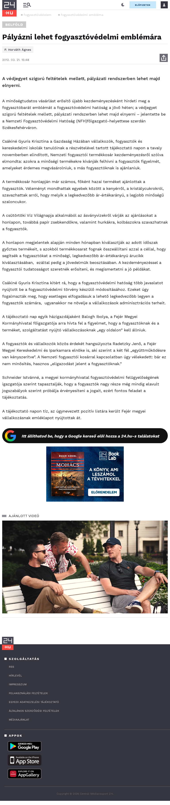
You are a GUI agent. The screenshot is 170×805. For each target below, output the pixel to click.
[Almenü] (27, 5)
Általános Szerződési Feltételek (34, 710)
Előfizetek (143, 5)
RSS (11, 666)
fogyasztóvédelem (38, 15)
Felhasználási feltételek (28, 693)
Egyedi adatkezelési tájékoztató (34, 702)
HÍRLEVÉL (15, 675)
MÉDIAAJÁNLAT (19, 719)
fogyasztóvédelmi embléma (82, 15)
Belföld (14, 24)
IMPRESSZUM (18, 684)
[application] (85, 567)
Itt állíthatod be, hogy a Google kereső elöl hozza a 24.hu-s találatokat (90, 436)
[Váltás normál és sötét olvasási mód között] (123, 4)
